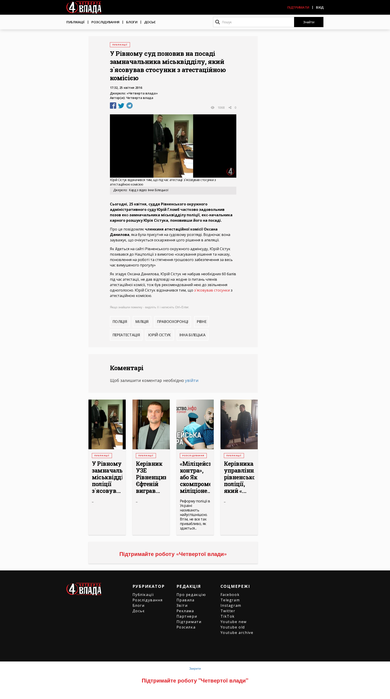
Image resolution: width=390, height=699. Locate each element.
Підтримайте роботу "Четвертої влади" (195, 680)
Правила (185, 600)
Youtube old (233, 627)
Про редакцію (191, 594)
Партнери (186, 616)
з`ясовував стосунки (212, 290)
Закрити (195, 668)
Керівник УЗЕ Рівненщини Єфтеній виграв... (151, 477)
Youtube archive (237, 632)
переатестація (126, 334)
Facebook (230, 594)
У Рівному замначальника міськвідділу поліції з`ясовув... (107, 477)
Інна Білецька (192, 334)
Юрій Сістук (159, 334)
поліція (120, 321)
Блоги (131, 22)
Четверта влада (139, 98)
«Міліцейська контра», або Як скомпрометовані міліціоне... (195, 477)
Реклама (185, 610)
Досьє (150, 22)
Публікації (75, 22)
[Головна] (83, 7)
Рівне (201, 321)
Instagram (231, 605)
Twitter (228, 610)
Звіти (182, 605)
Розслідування (105, 22)
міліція (142, 321)
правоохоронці (172, 321)
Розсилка (186, 627)
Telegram (230, 600)
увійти (191, 380)
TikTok (228, 616)
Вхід (320, 7)
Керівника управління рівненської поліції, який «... (239, 477)
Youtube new (234, 621)
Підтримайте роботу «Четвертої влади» (173, 554)
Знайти (308, 22)
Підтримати (298, 7)
